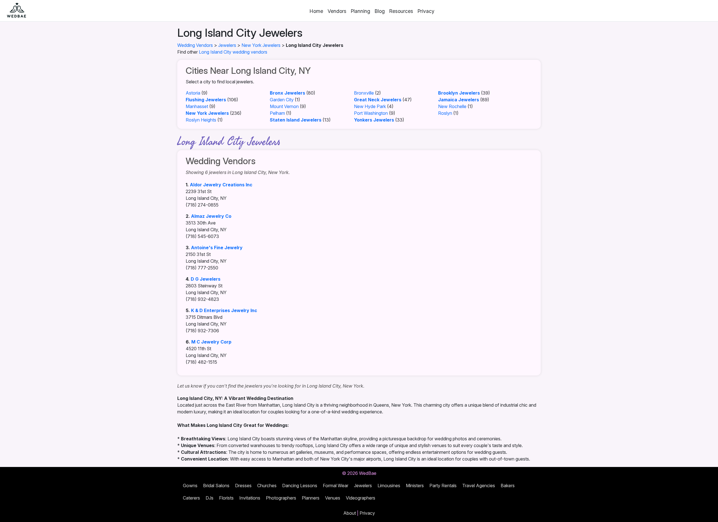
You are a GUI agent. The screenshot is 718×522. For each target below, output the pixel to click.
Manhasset (197, 106)
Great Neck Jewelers (377, 99)
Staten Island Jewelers (295, 120)
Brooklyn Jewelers (459, 93)
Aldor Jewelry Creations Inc (221, 184)
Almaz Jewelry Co (211, 216)
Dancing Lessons (299, 485)
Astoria (193, 93)
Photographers (281, 498)
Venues (332, 498)
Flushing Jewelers (206, 99)
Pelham (277, 113)
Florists (226, 498)
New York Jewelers (260, 45)
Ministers (415, 485)
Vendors (337, 11)
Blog (380, 11)
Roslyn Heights (201, 120)
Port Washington (371, 113)
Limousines (389, 485)
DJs (209, 498)
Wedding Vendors (195, 45)
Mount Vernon (284, 106)
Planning (360, 11)
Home (316, 11)
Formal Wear (335, 485)
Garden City (282, 99)
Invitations (249, 498)
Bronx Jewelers (287, 93)
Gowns (190, 485)
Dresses (243, 485)
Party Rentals (443, 485)
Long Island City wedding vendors (233, 52)
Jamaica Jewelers (458, 99)
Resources (401, 11)
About (349, 513)
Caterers (191, 498)
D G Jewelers (205, 279)
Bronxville (364, 93)
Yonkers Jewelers (374, 120)
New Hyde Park (370, 106)
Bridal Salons (216, 485)
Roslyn (445, 113)
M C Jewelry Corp (211, 342)
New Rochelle (452, 106)
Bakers (508, 485)
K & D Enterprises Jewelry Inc (224, 310)
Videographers (360, 498)
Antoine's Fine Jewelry (217, 247)
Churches (267, 485)
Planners (310, 498)
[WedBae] (14, 10)
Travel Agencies (478, 485)
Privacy (426, 11)
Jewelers (227, 45)
